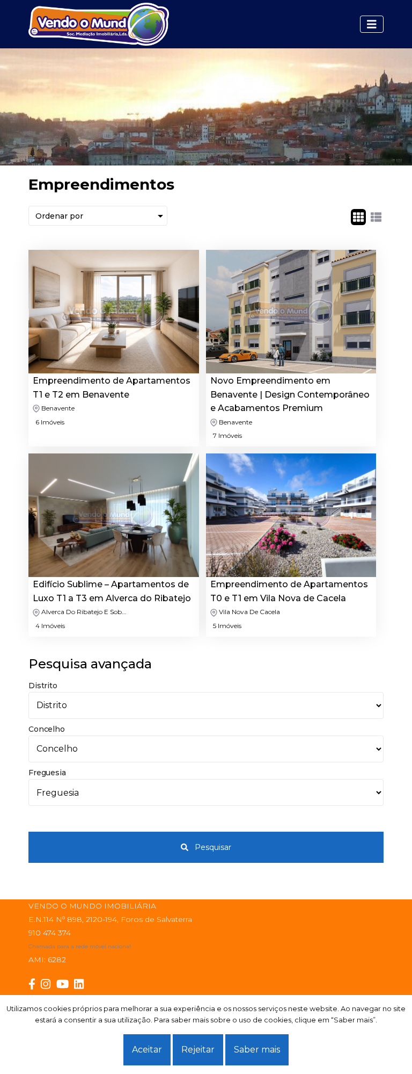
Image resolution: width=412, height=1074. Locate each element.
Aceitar (147, 1049)
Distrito (42, 685)
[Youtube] (65, 984)
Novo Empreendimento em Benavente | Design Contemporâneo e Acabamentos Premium (290, 394)
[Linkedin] (81, 984)
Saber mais (257, 1049)
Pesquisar (212, 847)
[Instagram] (48, 984)
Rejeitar (198, 1049)
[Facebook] (34, 984)
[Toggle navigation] (372, 24)
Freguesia (46, 772)
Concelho (46, 729)
